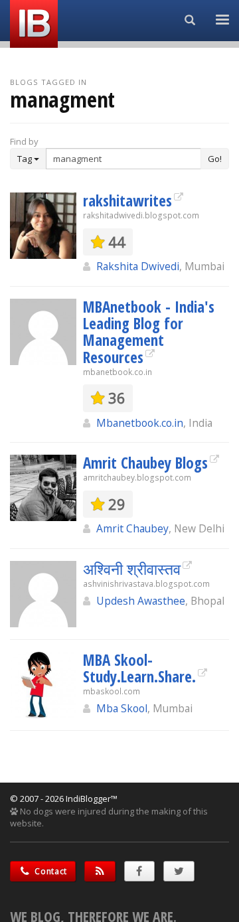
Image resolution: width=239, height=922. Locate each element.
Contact (50, 871)
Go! (215, 159)
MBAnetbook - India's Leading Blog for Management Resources (148, 332)
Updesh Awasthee (140, 600)
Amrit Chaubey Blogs (145, 462)
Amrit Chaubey (132, 528)
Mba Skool (121, 708)
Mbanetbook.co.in (139, 423)
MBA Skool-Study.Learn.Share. (139, 668)
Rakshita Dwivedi (137, 266)
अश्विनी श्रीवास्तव (132, 568)
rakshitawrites (127, 200)
